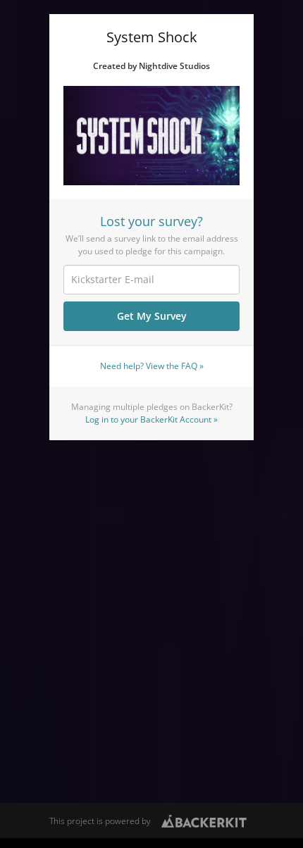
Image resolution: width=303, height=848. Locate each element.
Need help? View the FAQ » (152, 366)
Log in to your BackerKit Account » (151, 419)
